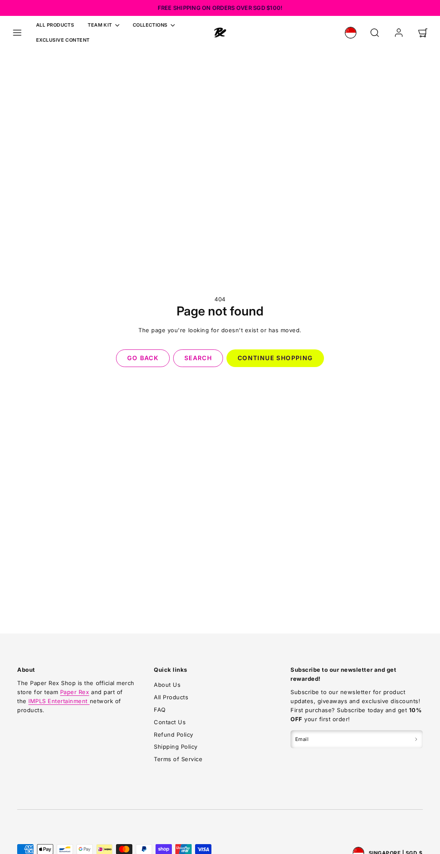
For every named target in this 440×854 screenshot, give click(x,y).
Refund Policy (173, 734)
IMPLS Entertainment (58, 701)
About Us (167, 684)
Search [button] (198, 357)
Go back (143, 357)
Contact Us (170, 722)
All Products (55, 25)
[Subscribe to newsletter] (416, 739)
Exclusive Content (62, 40)
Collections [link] (150, 25)
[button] (17, 32)
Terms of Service (178, 759)
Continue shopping (275, 357)
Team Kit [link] (100, 25)
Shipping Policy (176, 746)
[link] (350, 32)
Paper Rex (74, 692)
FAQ (160, 709)
